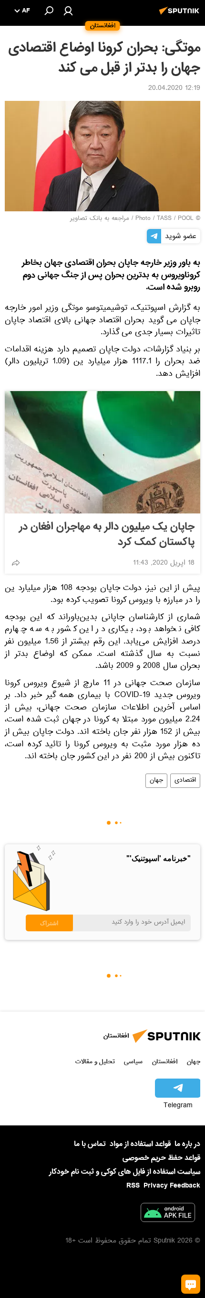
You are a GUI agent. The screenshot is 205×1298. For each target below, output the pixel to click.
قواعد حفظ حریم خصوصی (161, 1158)
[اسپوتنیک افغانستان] (181, 15)
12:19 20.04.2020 (174, 89)
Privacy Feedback (172, 1185)
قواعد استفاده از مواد (140, 1144)
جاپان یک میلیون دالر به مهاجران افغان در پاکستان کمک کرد (107, 534)
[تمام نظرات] (190, 1284)
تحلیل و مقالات (95, 1061)
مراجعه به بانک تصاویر (99, 219)
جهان (156, 780)
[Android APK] (167, 1214)
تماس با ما (90, 1144)
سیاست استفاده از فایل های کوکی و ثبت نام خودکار (124, 1171)
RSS (133, 1185)
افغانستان (164, 1061)
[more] (15, 562)
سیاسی (133, 1061)
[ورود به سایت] (68, 10)
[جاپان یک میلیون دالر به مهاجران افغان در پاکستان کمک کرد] (102, 452)
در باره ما (187, 1144)
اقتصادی (185, 780)
